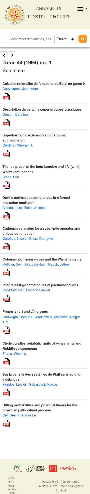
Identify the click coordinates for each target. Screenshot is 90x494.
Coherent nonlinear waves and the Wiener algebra (42, 259)
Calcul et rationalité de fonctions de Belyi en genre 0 (44, 83)
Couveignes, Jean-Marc (20, 88)
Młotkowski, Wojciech (51, 316)
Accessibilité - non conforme (60, 481)
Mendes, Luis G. (15, 384)
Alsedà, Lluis (12, 207)
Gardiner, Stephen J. (18, 145)
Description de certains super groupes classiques (42, 109)
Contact (61, 490)
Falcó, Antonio (35, 207)
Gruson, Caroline (15, 114)
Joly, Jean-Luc (35, 264)
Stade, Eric (11, 176)
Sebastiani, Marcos (43, 384)
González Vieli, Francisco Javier (26, 290)
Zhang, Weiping (14, 353)
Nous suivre (49, 486)
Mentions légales (72, 486)
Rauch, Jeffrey (59, 264)
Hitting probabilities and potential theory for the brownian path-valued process (40, 407)
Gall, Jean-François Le (19, 415)
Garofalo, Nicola (15, 238)
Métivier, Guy (12, 264)
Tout (60, 38)
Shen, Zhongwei (41, 238)
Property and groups (25, 311)
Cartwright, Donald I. (18, 316)
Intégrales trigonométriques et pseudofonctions (40, 285)
